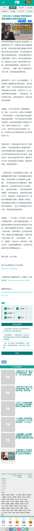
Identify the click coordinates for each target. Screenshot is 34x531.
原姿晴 (3, 499)
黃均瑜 (20, 506)
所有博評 (30, 477)
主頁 (4, 7)
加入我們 (3, 485)
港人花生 (21, 11)
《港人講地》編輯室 (20, 494)
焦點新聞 (12, 7)
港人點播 (21, 7)
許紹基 (7, 499)
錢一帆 (21, 499)
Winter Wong (26, 510)
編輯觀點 (19, 475)
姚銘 (13, 512)
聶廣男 (16, 510)
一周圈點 (3, 497)
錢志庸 (25, 506)
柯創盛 (7, 508)
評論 (4, 362)
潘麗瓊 (7, 503)
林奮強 (27, 512)
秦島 (26, 499)
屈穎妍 (3, 494)
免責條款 (3, 482)
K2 (2, 512)
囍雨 (2, 515)
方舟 (2, 506)
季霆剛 (21, 501)
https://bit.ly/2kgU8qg (9, 268)
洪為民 (6, 506)
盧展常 (20, 510)
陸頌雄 (17, 508)
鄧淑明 (11, 506)
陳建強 (17, 503)
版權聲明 (3, 483)
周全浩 (26, 503)
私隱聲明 (3, 480)
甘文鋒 (3, 510)
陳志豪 (17, 512)
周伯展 (3, 503)
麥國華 (12, 499)
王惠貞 (26, 501)
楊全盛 (16, 506)
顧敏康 (12, 494)
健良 (12, 510)
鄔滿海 (17, 501)
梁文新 (5, 512)
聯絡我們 (3, 486)
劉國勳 (3, 508)
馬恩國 (21, 503)
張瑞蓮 (7, 494)
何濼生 (28, 497)
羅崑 (10, 512)
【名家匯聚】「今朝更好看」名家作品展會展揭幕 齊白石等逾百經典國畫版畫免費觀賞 (16, 337)
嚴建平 (26, 508)
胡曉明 (3, 501)
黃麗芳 (21, 508)
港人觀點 (12, 11)
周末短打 (9, 497)
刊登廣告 (3, 488)
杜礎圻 (7, 510)
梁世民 (19, 497)
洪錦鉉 (12, 508)
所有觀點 (19, 477)
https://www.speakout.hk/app (19, 280)
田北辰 (12, 501)
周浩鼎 (7, 501)
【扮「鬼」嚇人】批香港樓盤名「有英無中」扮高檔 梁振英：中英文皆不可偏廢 (16, 345)
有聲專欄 (4, 11)
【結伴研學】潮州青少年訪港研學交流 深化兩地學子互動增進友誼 (16, 330)
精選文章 (22, 512)
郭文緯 (17, 499)
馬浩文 (24, 497)
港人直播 (29, 7)
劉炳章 (14, 497)
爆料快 (3, 490)
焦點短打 (29, 494)
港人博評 (29, 11)
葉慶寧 (12, 503)
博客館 (29, 475)
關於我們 (3, 478)
